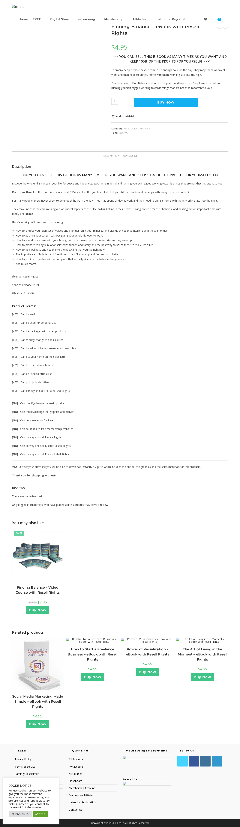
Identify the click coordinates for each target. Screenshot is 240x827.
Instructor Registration (82, 802)
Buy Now (165, 102)
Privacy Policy (23, 759)
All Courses (75, 774)
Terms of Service (25, 766)
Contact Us (75, 809)
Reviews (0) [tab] (130, 155)
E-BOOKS (122, 133)
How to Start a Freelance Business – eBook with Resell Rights (93, 654)
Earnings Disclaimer (27, 774)
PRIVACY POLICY (20, 814)
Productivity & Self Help (137, 128)
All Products (76, 759)
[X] (182, 761)
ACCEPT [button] (40, 814)
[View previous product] (219, 26)
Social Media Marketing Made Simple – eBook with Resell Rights (37, 701)
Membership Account (82, 788)
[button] (122, 116)
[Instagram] (205, 761)
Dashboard (75, 781)
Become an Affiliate (81, 795)
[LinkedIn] (217, 761)
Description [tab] (111, 155)
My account (76, 766)
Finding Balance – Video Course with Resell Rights (38, 590)
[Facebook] (194, 761)
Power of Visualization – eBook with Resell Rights (147, 651)
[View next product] (225, 26)
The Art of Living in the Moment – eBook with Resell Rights (202, 654)
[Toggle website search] (227, 19)
